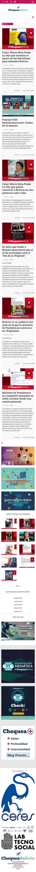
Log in (24, 90)
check (12, 65)
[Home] (18, 8)
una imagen (18, 200)
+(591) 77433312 (18, 865)
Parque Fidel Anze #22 (18, 861)
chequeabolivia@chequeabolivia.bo (18, 863)
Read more (18, 91)
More (17, 586)
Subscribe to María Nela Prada (2, 443)
